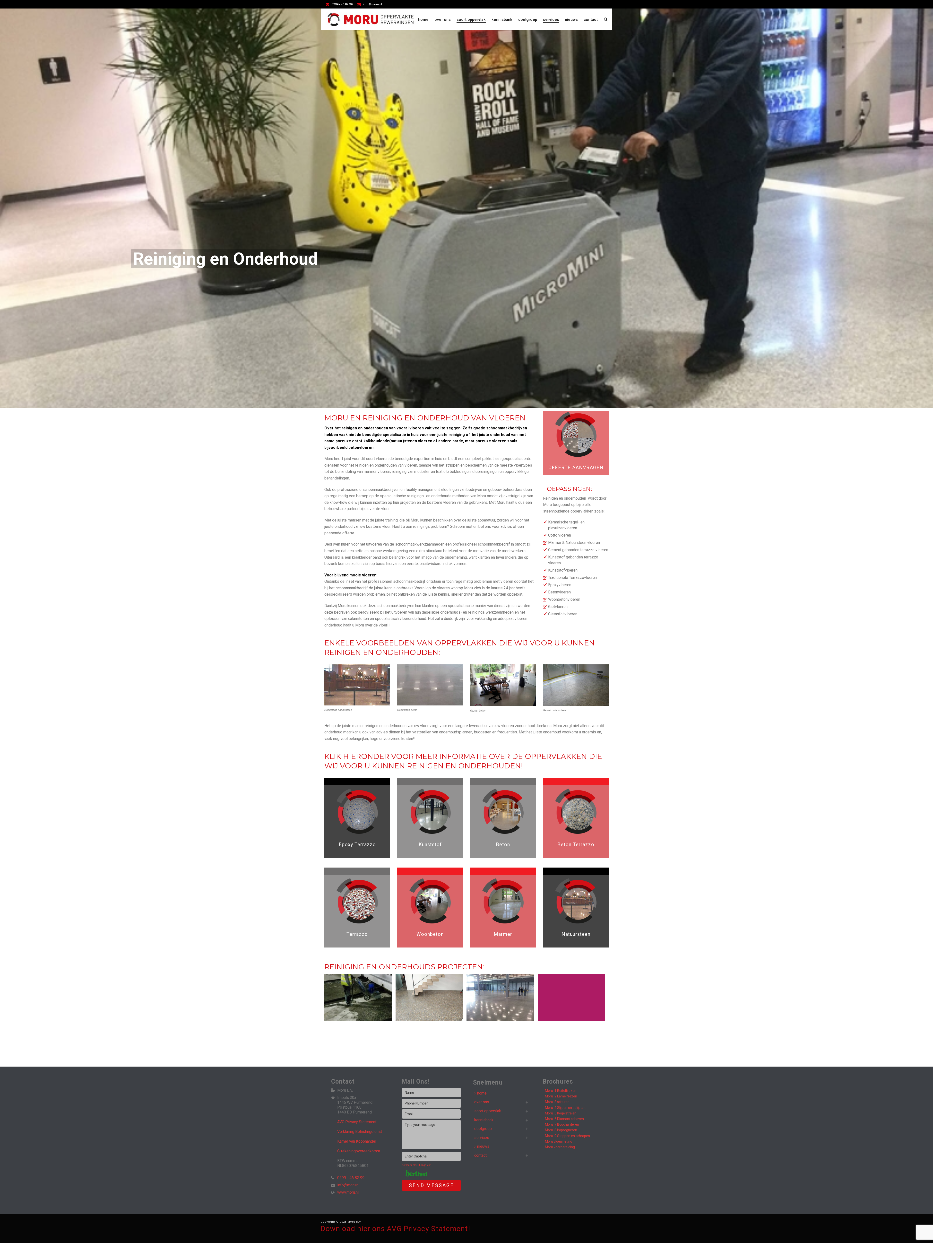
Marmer (503, 934)
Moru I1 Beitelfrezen (560, 1091)
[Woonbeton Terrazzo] (416, 998)
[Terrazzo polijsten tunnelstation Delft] (558, 998)
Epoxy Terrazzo (357, 844)
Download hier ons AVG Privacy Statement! (395, 1228)
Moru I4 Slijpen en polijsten (565, 1108)
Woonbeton (430, 934)
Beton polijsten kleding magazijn (500, 1020)
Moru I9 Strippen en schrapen (567, 1136)
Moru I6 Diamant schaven (564, 1119)
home (423, 19)
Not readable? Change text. (416, 1165)
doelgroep (527, 19)
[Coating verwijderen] (345, 998)
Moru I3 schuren (557, 1102)
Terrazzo (357, 934)
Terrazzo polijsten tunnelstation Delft (571, 1020)
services (551, 19)
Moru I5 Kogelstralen (560, 1113)
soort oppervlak (471, 19)
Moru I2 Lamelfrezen (561, 1096)
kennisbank (502, 19)
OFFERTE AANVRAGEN (576, 467)
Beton (503, 844)
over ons (442, 19)
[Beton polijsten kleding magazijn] (487, 998)
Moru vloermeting (558, 1141)
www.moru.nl (348, 1192)
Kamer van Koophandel (356, 1141)
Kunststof (430, 844)
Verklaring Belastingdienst (359, 1132)
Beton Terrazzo (575, 844)
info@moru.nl (372, 4)
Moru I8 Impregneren (561, 1130)
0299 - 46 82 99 (342, 4)
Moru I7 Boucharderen (562, 1124)
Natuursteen (576, 934)
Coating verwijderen (358, 1019)
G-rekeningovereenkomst (358, 1151)
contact (591, 19)
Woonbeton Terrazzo (429, 1019)
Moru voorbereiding (560, 1147)
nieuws (571, 19)
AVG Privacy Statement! (357, 1122)
